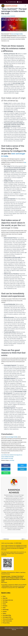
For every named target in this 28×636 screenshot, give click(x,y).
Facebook (6, 465)
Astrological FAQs (7, 617)
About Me (5, 598)
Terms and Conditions (8, 619)
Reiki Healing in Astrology (7, 458)
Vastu (4, 607)
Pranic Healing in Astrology (7, 456)
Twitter (22, 465)
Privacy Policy (6, 622)
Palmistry (5, 605)
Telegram (22, 469)
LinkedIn (6, 469)
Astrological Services (8, 600)
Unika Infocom (18, 631)
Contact (5, 611)
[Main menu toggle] (25, 5)
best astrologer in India (17, 33)
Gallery (4, 613)
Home (4, 596)
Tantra (4, 603)
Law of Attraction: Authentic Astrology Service (11, 454)
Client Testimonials (7, 621)
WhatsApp (6, 472)
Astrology (12, 460)
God (25, 162)
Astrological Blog (7, 615)
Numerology (6, 609)
